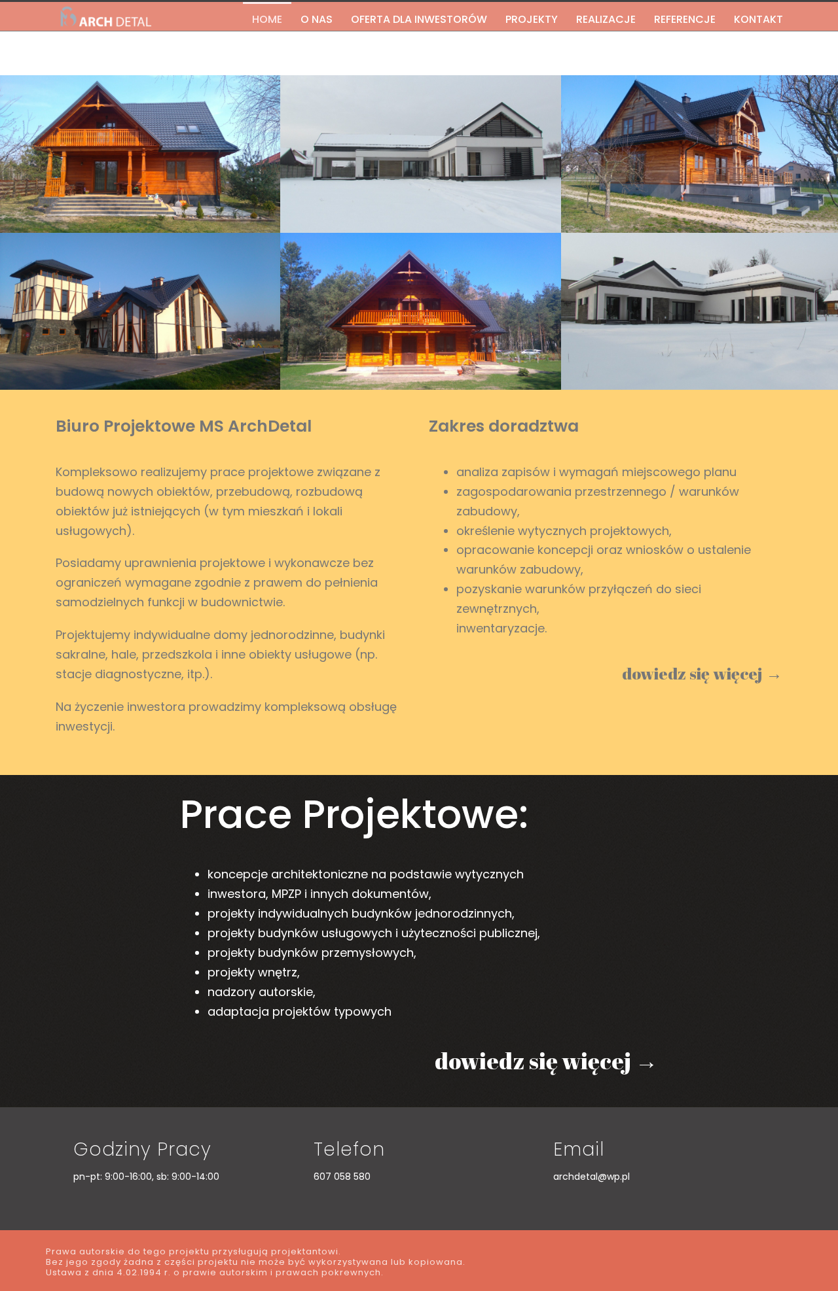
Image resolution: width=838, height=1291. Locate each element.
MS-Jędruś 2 (140, 106)
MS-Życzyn (701, 106)
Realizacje (606, 19)
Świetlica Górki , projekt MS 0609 (420, 106)
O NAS (317, 19)
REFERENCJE (685, 19)
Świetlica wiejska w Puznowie (700, 264)
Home (267, 19)
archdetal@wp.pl (591, 1176)
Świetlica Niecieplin (140, 264)
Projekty (531, 19)
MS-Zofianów (421, 264)
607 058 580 (342, 1176)
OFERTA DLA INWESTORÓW (419, 19)
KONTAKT (758, 19)
